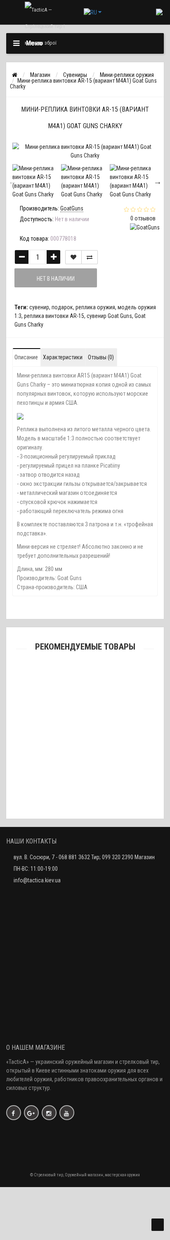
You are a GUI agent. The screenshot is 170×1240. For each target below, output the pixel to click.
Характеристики (63, 357)
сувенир (39, 307)
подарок (62, 307)
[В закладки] (73, 257)
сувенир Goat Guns (109, 316)
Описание (26, 357)
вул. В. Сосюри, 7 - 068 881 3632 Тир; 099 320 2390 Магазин (84, 857)
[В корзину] (65, 698)
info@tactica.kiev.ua (37, 880)
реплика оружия (95, 307)
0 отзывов (143, 218)
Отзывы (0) (101, 357)
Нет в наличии (56, 278)
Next (157, 181)
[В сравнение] (89, 257)
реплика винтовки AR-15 (54, 316)
